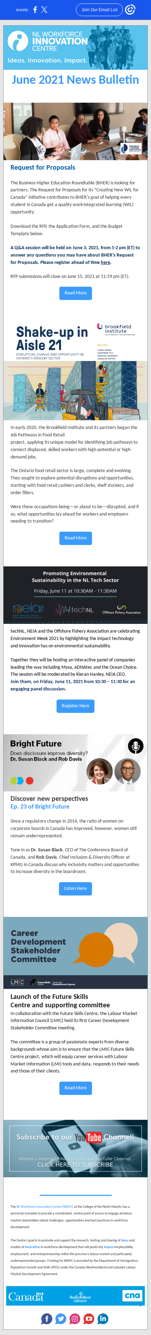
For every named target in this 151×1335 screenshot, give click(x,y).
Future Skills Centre (79, 1013)
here (105, 262)
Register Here (75, 706)
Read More (76, 293)
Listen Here (75, 888)
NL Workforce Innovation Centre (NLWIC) (45, 1207)
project (32, 1057)
